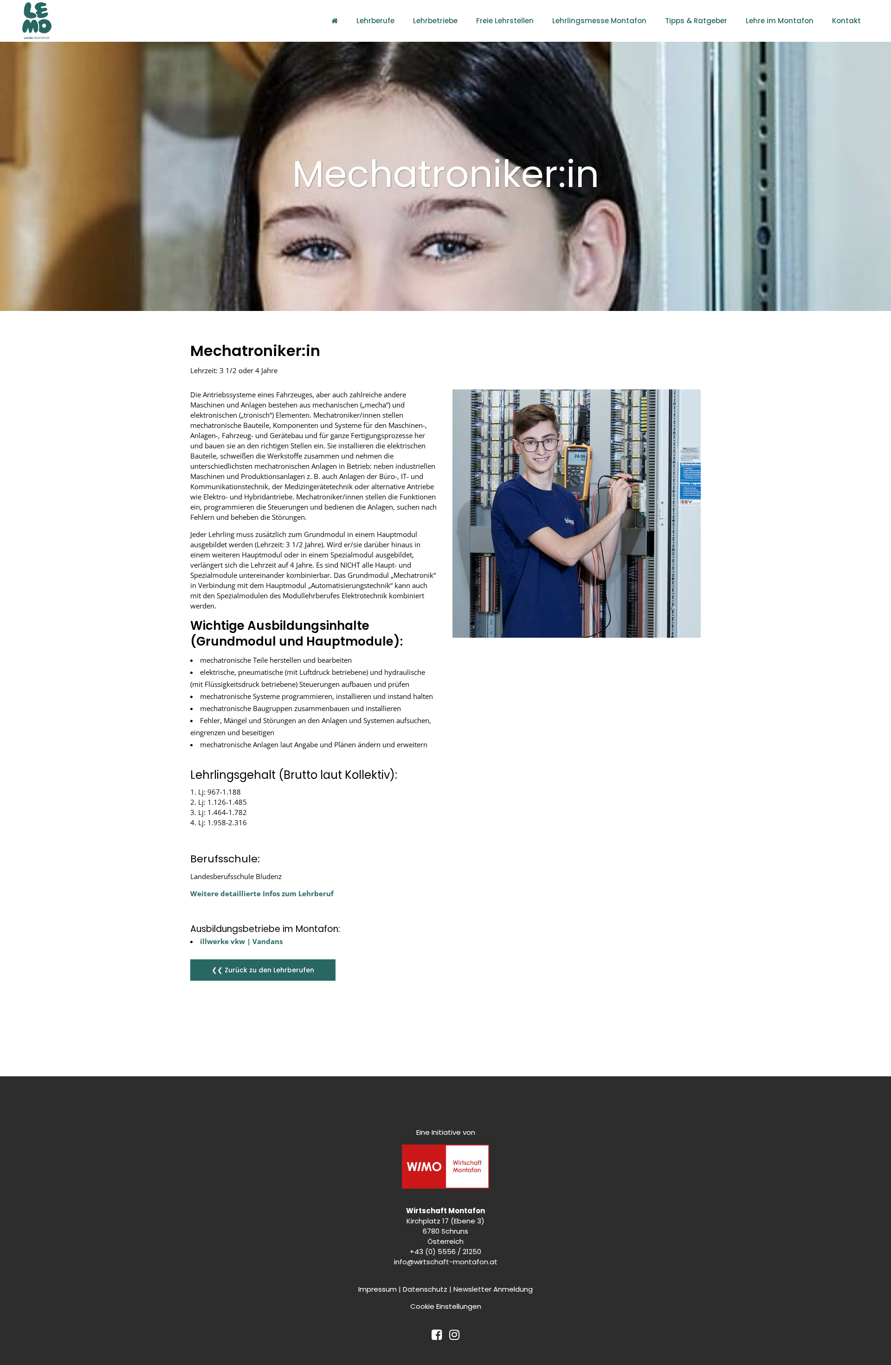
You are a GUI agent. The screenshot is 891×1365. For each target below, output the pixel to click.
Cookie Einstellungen (445, 1306)
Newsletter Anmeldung (493, 1289)
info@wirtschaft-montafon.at (445, 1262)
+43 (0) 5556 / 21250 (445, 1251)
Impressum (377, 1289)
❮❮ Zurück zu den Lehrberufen (263, 970)
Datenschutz (425, 1289)
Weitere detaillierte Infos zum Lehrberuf (263, 893)
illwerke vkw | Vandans (241, 941)
